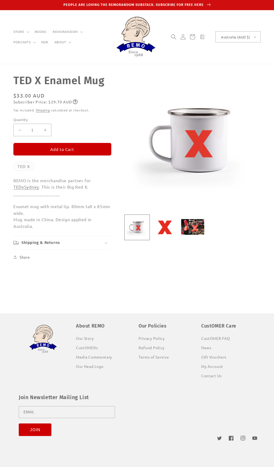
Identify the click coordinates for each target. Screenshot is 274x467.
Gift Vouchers (213, 357)
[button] (21, 31)
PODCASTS (22, 42)
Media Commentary (94, 357)
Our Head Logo (90, 366)
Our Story (85, 338)
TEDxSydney (26, 186)
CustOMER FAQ (215, 338)
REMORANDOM (65, 32)
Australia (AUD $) (235, 37)
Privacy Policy (152, 338)
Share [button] (25, 257)
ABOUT (60, 42)
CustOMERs (87, 347)
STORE (18, 32)
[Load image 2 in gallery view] (164, 227)
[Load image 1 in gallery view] (137, 227)
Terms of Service (154, 357)
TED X (23, 166)
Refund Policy (152, 347)
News (206, 347)
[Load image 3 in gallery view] (192, 227)
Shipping (43, 110)
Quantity (20, 119)
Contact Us (211, 375)
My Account (212, 366)
